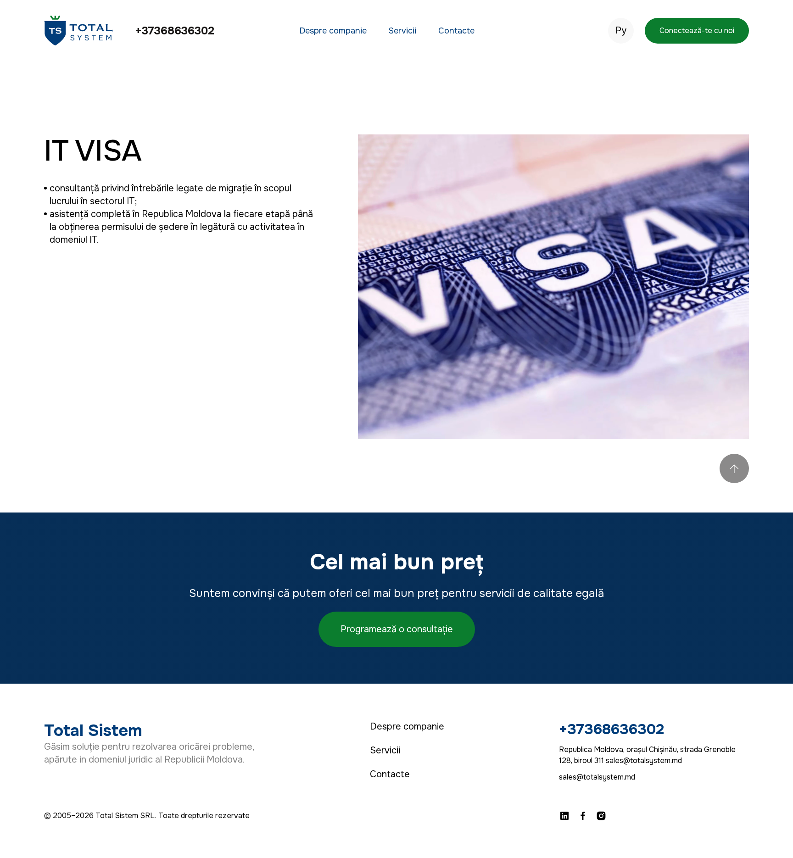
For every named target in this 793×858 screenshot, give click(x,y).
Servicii (402, 31)
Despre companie (333, 31)
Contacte (456, 31)
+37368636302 (174, 30)
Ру (620, 30)
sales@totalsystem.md (597, 777)
